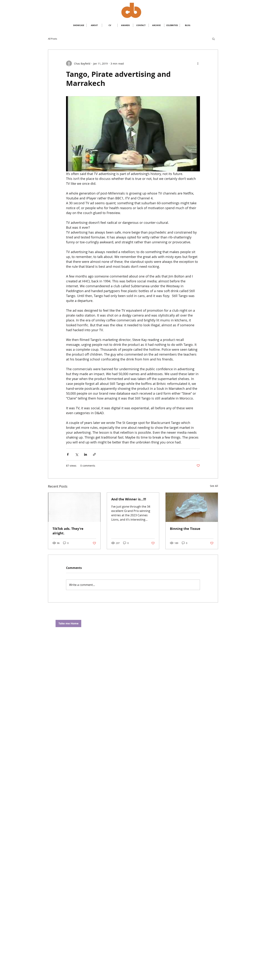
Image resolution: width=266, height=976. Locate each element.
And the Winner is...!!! (128, 499)
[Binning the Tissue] (192, 507)
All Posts (52, 38)
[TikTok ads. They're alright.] (74, 507)
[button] (213, 38)
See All (214, 486)
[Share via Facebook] (67, 454)
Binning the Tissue (185, 528)
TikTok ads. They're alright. (67, 530)
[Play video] (133, 133)
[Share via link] (94, 454)
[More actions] (198, 63)
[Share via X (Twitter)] (76, 454)
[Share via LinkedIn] (85, 454)
